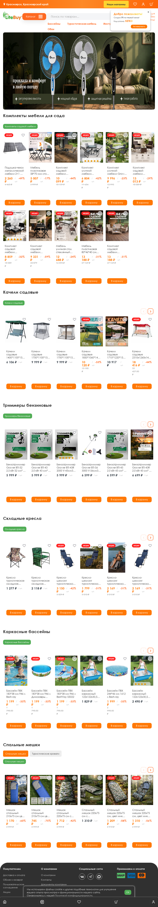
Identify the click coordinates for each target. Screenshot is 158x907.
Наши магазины (116, 4)
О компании (48, 875)
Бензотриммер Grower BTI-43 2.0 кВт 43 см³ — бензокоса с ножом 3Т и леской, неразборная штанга (41, 467)
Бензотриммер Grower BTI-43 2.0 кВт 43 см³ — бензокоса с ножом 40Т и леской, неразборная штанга (116, 467)
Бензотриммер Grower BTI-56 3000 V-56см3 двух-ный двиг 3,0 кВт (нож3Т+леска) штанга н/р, (91, 467)
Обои (51, 29)
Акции (6, 892)
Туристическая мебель (81, 23)
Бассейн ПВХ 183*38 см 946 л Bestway (15, 693)
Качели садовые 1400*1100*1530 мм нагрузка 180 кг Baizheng (15, 354)
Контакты (46, 879)
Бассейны (54, 23)
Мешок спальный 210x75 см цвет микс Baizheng (15, 813)
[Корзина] (151, 4)
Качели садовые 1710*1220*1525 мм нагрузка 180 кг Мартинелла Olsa (116, 354)
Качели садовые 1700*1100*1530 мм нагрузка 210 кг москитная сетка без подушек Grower (66, 354)
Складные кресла (15, 529)
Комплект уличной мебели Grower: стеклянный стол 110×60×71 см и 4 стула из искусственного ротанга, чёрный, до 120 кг (117, 170)
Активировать (139, 26)
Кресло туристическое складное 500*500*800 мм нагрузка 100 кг (15, 580)
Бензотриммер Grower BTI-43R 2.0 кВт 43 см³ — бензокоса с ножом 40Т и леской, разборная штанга (142, 467)
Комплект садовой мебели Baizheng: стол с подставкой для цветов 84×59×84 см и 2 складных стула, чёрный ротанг (40, 249)
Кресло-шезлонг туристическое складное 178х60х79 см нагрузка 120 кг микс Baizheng (91, 580)
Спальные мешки (14, 761)
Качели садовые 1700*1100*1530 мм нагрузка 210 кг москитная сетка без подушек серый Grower (40, 354)
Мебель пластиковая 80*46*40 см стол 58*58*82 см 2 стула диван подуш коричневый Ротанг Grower (90, 249)
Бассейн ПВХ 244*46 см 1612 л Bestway (116, 693)
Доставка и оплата (14, 875)
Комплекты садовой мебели (20, 126)
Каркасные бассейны (17, 642)
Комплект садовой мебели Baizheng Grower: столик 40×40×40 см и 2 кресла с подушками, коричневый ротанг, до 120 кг (143, 170)
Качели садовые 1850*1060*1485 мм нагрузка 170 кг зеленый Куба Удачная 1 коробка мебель (91, 354)
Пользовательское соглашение (13, 886)
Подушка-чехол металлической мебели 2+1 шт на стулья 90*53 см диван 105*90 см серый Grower (14, 170)
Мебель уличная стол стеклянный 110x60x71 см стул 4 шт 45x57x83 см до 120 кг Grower (65, 249)
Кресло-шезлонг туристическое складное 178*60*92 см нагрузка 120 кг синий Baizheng (66, 580)
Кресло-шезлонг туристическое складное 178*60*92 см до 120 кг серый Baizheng (116, 580)
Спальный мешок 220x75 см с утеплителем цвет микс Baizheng (90, 813)
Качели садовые (14, 302)
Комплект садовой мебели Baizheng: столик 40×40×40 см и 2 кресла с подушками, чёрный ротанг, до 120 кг (15, 249)
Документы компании (54, 884)
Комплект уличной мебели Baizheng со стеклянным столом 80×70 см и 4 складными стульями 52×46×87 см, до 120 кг (90, 170)
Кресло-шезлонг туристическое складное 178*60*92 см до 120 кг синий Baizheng (141, 580)
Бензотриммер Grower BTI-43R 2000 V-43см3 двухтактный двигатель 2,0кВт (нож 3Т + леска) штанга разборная (66, 467)
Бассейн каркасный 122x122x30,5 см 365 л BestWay (89, 693)
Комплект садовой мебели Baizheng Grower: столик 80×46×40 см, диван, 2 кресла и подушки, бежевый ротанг (117, 249)
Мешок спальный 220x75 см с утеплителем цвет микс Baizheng (65, 813)
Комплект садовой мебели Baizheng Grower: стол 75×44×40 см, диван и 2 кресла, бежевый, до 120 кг (64, 170)
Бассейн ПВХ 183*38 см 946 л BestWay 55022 (66, 693)
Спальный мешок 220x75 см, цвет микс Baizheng (116, 813)
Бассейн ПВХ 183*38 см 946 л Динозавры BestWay (41, 693)
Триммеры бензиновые (17, 415)
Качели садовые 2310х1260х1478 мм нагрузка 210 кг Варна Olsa (141, 354)
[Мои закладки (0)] (135, 4)
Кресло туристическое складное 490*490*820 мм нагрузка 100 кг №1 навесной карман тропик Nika (41, 580)
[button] (150, 72)
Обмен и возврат (13, 879)
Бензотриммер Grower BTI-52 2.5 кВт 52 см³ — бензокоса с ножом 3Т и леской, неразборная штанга (16, 467)
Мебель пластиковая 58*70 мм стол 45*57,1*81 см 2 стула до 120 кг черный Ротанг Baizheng (39, 170)
